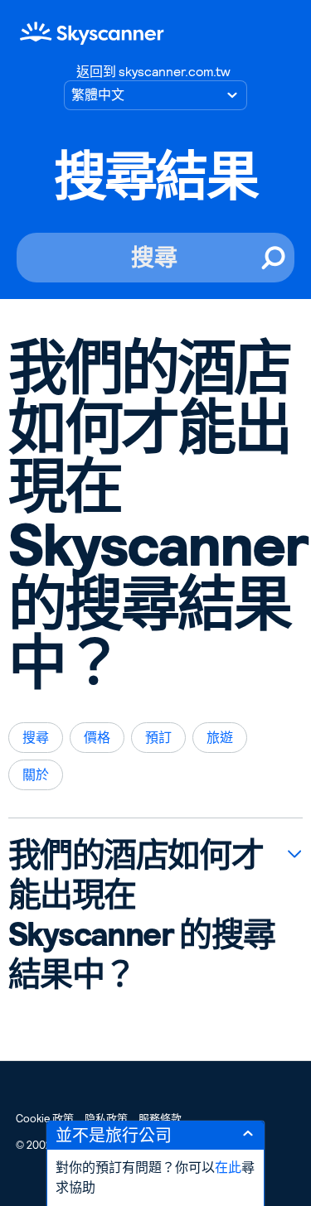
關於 (35, 775)
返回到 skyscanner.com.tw (153, 72)
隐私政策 (106, 1118)
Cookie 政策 (45, 1118)
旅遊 (220, 737)
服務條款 (160, 1118)
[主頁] (92, 33)
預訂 (158, 737)
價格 (97, 737)
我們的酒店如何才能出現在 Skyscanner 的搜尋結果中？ (141, 914)
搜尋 (35, 737)
